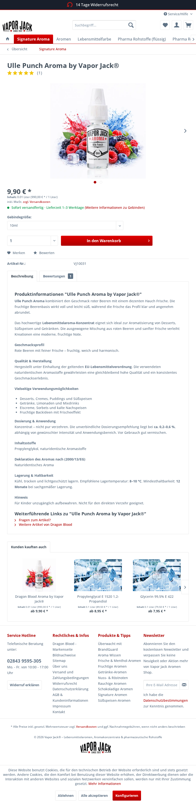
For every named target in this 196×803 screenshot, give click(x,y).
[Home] (7, 39)
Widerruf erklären (24, 685)
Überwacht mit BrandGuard (110, 646)
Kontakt (59, 712)
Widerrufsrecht (65, 683)
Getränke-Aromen (112, 672)
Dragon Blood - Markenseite (64, 646)
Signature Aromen (112, 694)
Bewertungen (57, 276)
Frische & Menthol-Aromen (119, 660)
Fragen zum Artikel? (34, 520)
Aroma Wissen (109, 655)
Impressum (62, 706)
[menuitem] (104, 25)
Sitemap (59, 660)
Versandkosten (86, 727)
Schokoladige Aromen (115, 689)
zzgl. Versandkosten (36, 202)
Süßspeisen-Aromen (114, 700)
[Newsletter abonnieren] (184, 685)
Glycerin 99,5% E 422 (157, 596)
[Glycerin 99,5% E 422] (157, 575)
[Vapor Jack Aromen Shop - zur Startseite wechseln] (19, 26)
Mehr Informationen (104, 783)
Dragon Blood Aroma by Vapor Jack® (39, 599)
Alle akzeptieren (94, 795)
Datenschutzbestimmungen (165, 700)
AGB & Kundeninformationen (70, 697)
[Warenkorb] (188, 25)
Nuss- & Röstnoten (113, 677)
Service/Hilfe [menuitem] (178, 14)
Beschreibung (22, 276)
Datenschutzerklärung (70, 689)
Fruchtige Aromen (112, 666)
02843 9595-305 (24, 661)
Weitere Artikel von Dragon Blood (45, 524)
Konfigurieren (126, 795)
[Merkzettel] (165, 25)
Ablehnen (66, 795)
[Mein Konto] (176, 25)
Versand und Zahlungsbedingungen (71, 675)
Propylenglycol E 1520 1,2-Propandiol (98, 599)
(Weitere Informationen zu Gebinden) (115, 207)
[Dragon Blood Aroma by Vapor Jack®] (39, 575)
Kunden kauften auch (28, 547)
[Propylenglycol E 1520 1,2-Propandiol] (98, 575)
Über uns (60, 666)
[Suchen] (131, 25)
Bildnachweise (64, 655)
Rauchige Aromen (112, 683)
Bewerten (46, 253)
